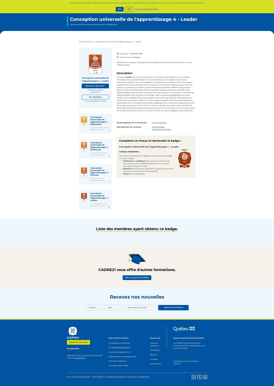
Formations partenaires (118, 366)
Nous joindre (155, 364)
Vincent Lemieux (159, 123)
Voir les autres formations (137, 278)
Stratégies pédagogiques (119, 348)
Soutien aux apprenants (119, 352)
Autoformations (86, 42)
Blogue (153, 355)
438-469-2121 (79, 358)
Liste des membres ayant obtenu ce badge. (137, 229)
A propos (154, 359)
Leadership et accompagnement (123, 357)
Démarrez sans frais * (95, 86)
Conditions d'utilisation (115, 377)
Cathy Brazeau (158, 127)
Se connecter (95, 97)
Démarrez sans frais (78, 342)
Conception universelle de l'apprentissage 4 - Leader (118, 42)
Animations (155, 350)
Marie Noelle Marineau (161, 130)
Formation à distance (117, 361)
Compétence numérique (119, 343)
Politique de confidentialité (146, 9)
